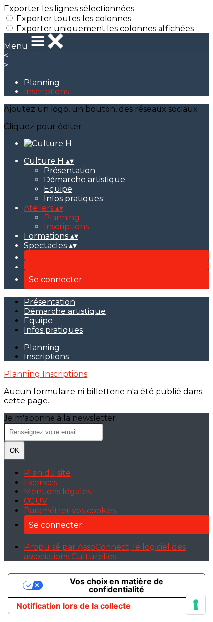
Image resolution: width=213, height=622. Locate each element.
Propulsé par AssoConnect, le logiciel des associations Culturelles (105, 551)
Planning (42, 82)
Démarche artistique (84, 179)
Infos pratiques (73, 198)
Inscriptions (46, 91)
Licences (40, 482)
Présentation (69, 170)
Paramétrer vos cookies (70, 510)
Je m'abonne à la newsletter (60, 418)
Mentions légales (57, 491)
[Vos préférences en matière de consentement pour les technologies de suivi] (195, 604)
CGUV (35, 501)
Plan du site (47, 473)
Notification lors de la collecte (73, 606)
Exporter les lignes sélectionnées (69, 8)
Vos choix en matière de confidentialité (116, 585)
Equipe (58, 189)
